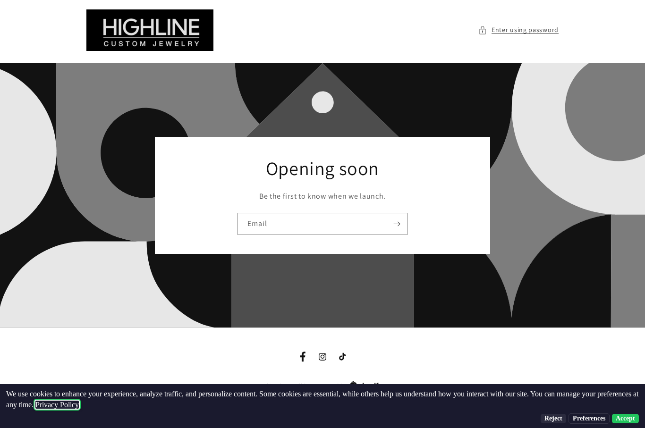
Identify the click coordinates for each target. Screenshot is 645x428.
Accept (625, 418)
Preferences (589, 418)
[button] (518, 30)
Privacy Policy (57, 405)
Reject (553, 418)
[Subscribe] (396, 224)
